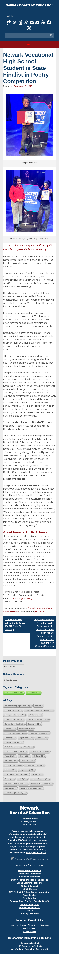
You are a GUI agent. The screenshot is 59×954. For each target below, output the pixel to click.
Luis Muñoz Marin (13, 742)
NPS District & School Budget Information (29, 892)
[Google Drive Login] (37, 22)
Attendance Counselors (29, 874)
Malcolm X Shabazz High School (18, 747)
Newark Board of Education (30, 5)
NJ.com (24, 756)
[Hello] (29, 28)
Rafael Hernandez (34, 765)
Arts (38, 706)
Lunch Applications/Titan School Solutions (29, 925)
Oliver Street (27, 760)
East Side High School (15, 733)
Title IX (29, 910)
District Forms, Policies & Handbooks (29, 880)
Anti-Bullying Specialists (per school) (29, 949)
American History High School (17, 706)
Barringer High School (14, 715)
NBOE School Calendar (29, 870)
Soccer (37, 774)
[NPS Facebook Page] (48, 22)
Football (9, 738)
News (9, 756)
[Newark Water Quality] (9, 22)
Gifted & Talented (29, 886)
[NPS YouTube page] (43, 22)
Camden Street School (38, 719)
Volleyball (10, 788)
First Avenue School (39, 733)
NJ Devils (38, 756)
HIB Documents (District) (30, 946)
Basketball (35, 715)
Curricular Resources (29, 877)
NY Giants (10, 760)
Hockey (41, 738)
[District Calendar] (20, 22)
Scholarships (29, 898)
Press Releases (11, 611)
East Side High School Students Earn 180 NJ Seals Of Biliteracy (15, 624)
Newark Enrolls (29, 931)
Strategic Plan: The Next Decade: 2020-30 (29, 901)
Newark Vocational (39, 751)
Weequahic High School (30, 788)
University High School (41, 783)
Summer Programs (39, 779)
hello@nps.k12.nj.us (36, 852)
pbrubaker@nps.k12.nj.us (22, 598)
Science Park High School (16, 774)
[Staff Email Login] (31, 22)
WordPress (31, 859)
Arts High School (12, 710)
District (9, 728)
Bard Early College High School (39, 710)
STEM (22, 779)
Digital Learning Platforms (29, 883)
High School (26, 738)
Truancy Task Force (29, 913)
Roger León (26, 770)
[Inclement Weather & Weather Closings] (14, 22)
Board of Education (13, 719)
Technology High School (15, 783)
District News (25, 728)
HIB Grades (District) (29, 943)
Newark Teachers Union (40, 608)
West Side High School (15, 793)
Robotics (10, 770)
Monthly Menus (29, 928)
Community (33, 724)
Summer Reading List (29, 907)
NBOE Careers (30, 889)
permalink (39, 611)
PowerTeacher (29, 895)
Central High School (14, 724)
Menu (29, 44)
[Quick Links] (26, 22)
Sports (9, 779)
